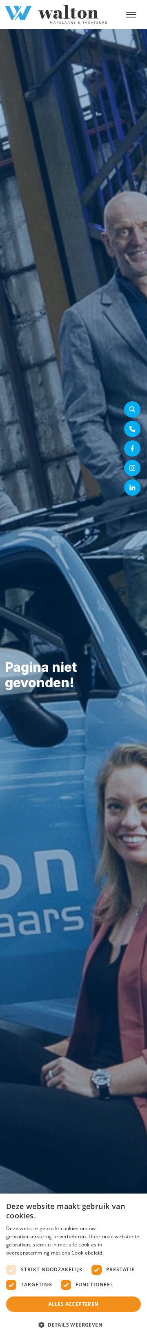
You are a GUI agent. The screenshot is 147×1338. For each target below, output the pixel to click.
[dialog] (73, 1266)
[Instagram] (132, 468)
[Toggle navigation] (131, 14)
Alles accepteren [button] (73, 1304)
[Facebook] (132, 448)
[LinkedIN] (132, 487)
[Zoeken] (132, 409)
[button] (73, 1325)
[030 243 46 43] (132, 429)
